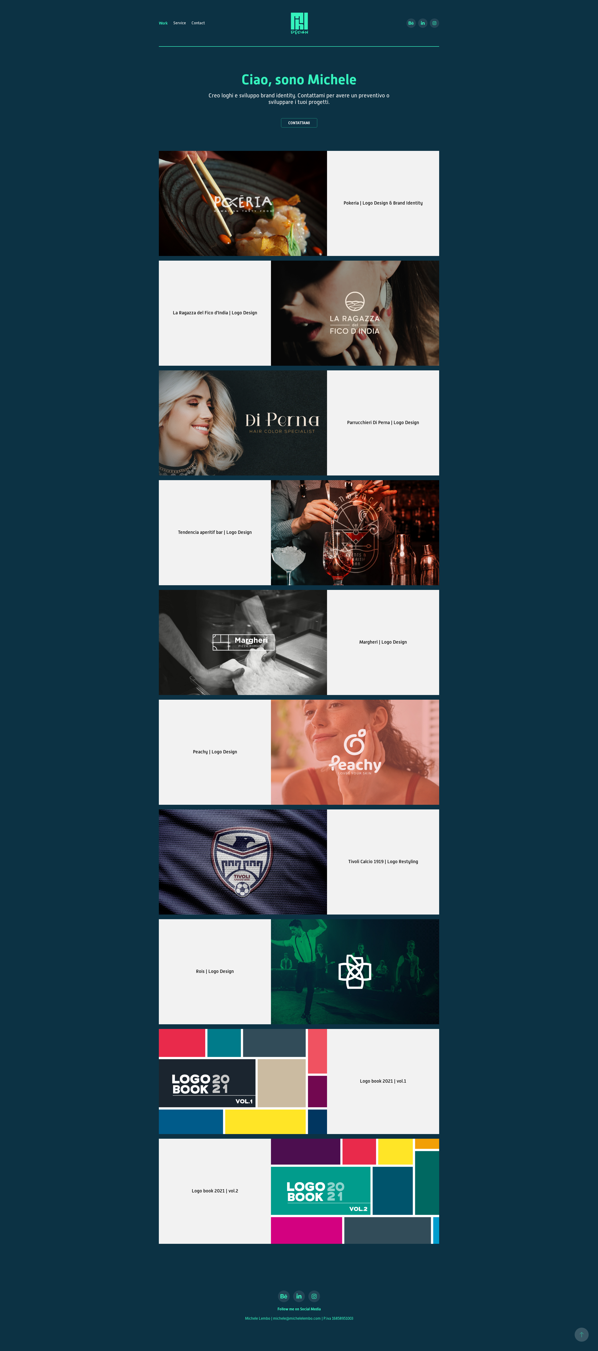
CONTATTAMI (299, 123)
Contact (198, 23)
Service (179, 23)
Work (163, 23)
